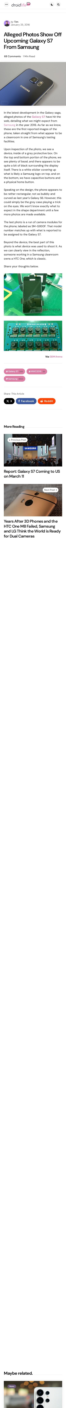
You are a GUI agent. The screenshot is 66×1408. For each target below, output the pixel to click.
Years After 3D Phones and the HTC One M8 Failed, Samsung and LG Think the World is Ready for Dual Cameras (32, 529)
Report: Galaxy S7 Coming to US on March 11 (32, 474)
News (11, 1386)
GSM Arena (56, 356)
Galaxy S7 (38, 117)
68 (12, 56)
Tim (16, 21)
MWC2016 (38, 371)
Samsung (9, 125)
